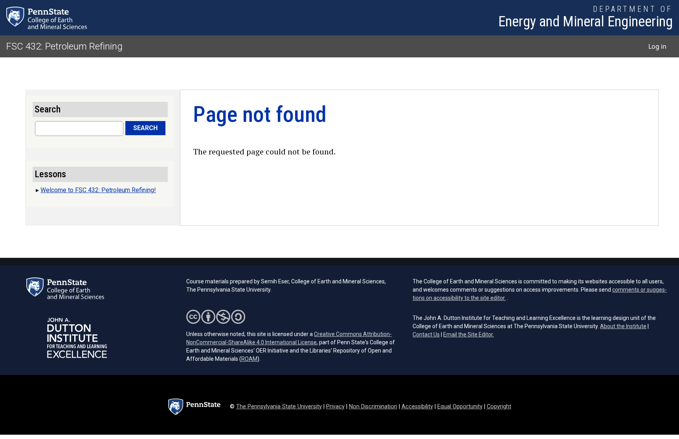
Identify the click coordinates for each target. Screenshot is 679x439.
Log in (657, 46)
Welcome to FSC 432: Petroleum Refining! (98, 190)
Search (145, 128)
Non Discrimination (373, 406)
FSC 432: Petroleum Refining (64, 46)
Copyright (499, 406)
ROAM (249, 359)
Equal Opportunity (460, 406)
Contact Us (426, 334)
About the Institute (623, 326)
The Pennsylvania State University (279, 406)
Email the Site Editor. (468, 334)
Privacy (335, 406)
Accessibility (417, 406)
